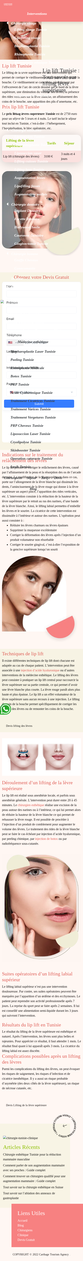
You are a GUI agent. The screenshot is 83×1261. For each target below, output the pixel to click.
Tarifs (45, 478)
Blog (33, 489)
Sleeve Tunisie (25, 301)
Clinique (59, 331)
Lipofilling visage (27, 38)
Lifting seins (23, 120)
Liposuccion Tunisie (29, 137)
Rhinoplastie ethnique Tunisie (36, 62)
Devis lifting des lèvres (19, 725)
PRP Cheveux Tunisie (26, 426)
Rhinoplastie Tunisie (29, 54)
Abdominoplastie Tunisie (33, 145)
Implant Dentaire (27, 211)
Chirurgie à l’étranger (24, 313)
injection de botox (46, 838)
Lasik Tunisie (20, 467)
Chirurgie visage (23, 23)
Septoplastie (23, 79)
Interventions (37, 14)
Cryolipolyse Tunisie (25, 442)
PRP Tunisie (19, 384)
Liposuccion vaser (28, 153)
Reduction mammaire (30, 104)
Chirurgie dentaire (25, 204)
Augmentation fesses (29, 178)
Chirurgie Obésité (24, 287)
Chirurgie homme (24, 254)
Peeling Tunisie (22, 360)
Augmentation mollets (30, 194)
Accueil (22, 1220)
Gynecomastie (24, 268)
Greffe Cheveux (26, 260)
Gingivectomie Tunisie (31, 244)
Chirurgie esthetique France (24, 331)
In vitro (17, 279)
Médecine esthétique (33, 342)
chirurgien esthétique (31, 805)
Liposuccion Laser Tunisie (30, 434)
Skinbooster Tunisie (25, 450)
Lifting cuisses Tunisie (31, 161)
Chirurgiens (13, 478)
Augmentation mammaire (33, 95)
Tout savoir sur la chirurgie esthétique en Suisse (33, 1187)
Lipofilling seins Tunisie (32, 112)
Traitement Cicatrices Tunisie (32, 401)
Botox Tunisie (20, 376)
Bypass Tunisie (25, 293)
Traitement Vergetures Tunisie (33, 417)
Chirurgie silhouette (26, 130)
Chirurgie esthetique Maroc (24, 323)
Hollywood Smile (27, 227)
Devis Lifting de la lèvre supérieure (26, 1105)
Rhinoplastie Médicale (27, 368)
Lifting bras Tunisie (29, 169)
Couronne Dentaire (29, 235)
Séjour (31, 478)
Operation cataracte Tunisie (31, 458)
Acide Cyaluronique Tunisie (31, 393)
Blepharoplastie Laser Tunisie (33, 351)
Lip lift (19, 71)
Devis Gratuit (26, 1240)
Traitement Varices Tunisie (30, 409)
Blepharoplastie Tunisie (32, 46)
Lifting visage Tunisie (30, 30)
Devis (58, 478)
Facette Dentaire (26, 219)
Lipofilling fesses (27, 186)
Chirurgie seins (22, 89)
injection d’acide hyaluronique (40, 670)
